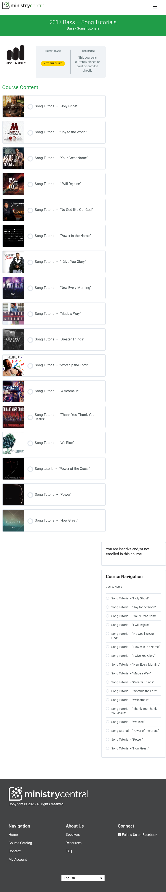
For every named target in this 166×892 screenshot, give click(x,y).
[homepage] (48, 800)
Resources (73, 843)
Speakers (73, 834)
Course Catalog (20, 843)
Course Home (114, 586)
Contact (15, 851)
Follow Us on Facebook (139, 835)
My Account (18, 860)
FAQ (69, 851)
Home (13, 834)
